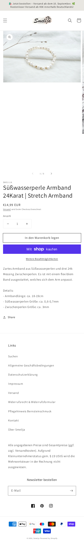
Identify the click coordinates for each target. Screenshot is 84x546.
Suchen (13, 356)
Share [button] (11, 317)
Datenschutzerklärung (23, 374)
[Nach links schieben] (32, 173)
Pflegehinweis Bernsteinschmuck (30, 411)
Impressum (15, 384)
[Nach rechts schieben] (51, 173)
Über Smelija (16, 429)
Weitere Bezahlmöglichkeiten (42, 258)
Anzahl (7, 216)
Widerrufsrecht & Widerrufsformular (31, 402)
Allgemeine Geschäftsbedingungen (31, 365)
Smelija (36, 538)
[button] (5, 20)
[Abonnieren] (71, 490)
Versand (7, 209)
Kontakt (13, 420)
